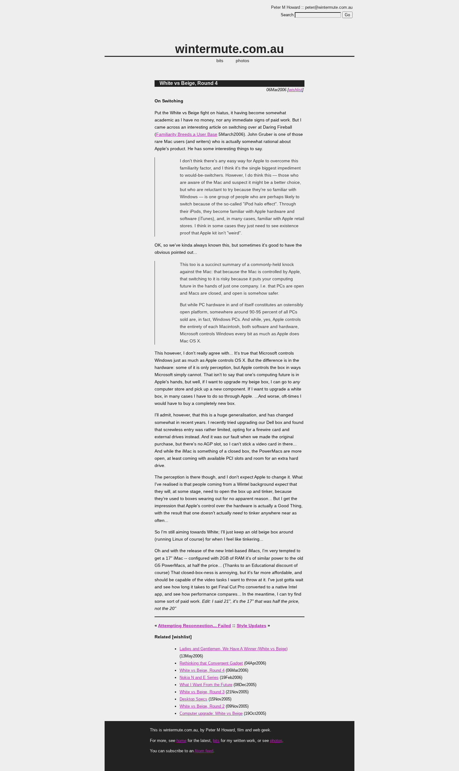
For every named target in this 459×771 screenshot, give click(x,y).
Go (347, 14)
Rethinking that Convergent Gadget (211, 663)
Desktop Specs (193, 699)
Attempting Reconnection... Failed (194, 625)
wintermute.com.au (229, 49)
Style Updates (251, 625)
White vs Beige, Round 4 (189, 83)
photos (242, 60)
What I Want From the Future (206, 684)
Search (287, 14)
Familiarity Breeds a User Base (186, 134)
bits (219, 60)
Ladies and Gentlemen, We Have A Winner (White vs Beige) (234, 648)
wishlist (295, 89)
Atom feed (204, 751)
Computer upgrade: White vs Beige (211, 713)
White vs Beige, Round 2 (202, 706)
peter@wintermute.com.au (329, 7)
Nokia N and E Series (199, 677)
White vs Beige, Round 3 (202, 692)
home (181, 740)
